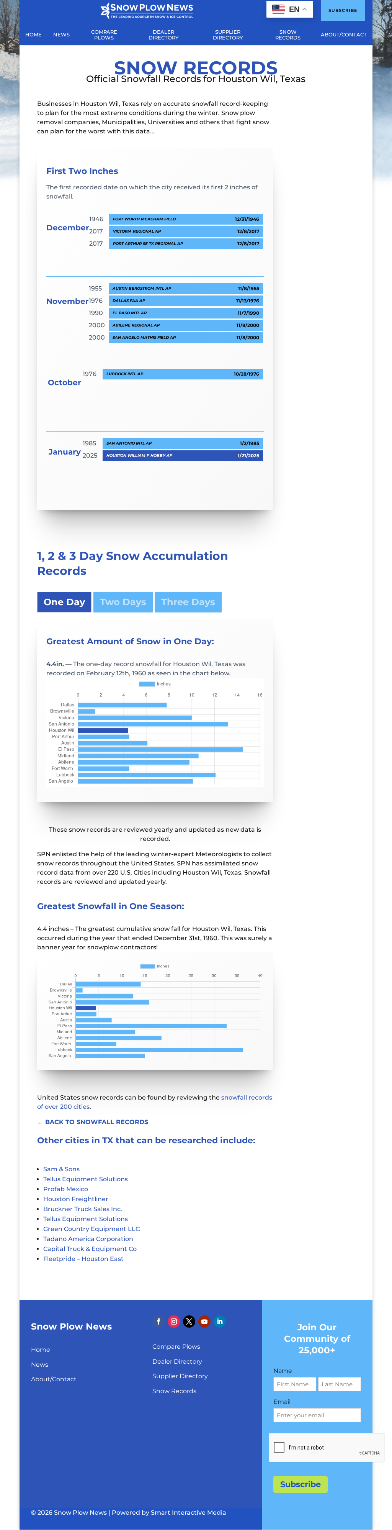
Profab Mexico (65, 1189)
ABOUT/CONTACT (344, 35)
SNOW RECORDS (288, 35)
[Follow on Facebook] (158, 1321)
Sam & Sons (61, 1169)
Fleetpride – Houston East (83, 1258)
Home (40, 1349)
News (39, 1364)
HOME (33, 35)
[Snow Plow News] (147, 10)
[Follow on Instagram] (174, 1321)
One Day (64, 601)
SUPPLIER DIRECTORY (228, 35)
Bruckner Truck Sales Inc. (82, 1209)
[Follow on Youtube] (204, 1321)
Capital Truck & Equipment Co (90, 1249)
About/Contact (54, 1379)
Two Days (123, 601)
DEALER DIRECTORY (163, 35)
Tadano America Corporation (88, 1239)
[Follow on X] (189, 1321)
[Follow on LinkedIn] (220, 1321)
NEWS (61, 35)
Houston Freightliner (75, 1199)
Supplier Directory (180, 1376)
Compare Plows (176, 1346)
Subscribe (342, 10)
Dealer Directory (177, 1361)
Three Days (188, 601)
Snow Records (174, 1391)
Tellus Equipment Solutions (85, 1179)
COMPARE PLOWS (104, 35)
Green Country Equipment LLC (91, 1229)
